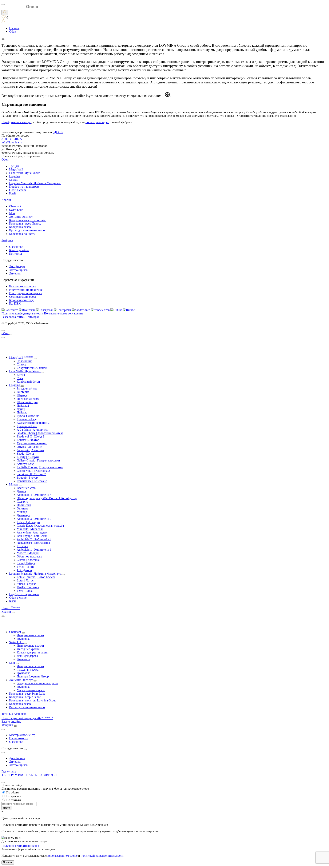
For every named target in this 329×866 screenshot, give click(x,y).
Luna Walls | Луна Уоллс (24, 172)
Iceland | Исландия (28, 522)
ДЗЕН (55, 774)
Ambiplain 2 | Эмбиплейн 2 (34, 539)
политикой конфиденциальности (102, 855)
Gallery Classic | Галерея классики (38, 460)
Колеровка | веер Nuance (25, 697)
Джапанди (23, 515)
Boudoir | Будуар (27, 477)
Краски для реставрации (33, 652)
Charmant (15, 206)
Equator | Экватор (28, 439)
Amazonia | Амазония (30, 450)
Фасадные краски (28, 649)
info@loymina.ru (12, 142)
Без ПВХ (15, 303)
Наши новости (18, 738)
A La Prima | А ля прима (32, 429)
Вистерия (23, 391)
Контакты (15, 253)
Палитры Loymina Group (33, 676)
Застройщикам (18, 270)
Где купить (9, 771)
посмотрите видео (97, 122)
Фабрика (7, 240)
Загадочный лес (27, 388)
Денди (21, 409)
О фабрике (16, 246)
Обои (5, 159)
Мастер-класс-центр (22, 734)
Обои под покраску (29, 556)
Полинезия (24, 505)
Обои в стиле (17, 190)
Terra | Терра (25, 590)
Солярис (22, 501)
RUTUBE (44, 774)
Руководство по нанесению (27, 230)
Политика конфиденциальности (22, 313)
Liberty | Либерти (28, 457)
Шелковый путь (27, 402)
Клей (12, 193)
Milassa (13, 179)
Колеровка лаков (20, 227)
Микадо (22, 511)
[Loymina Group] (20, 8)
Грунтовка (23, 638)
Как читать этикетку (22, 286)
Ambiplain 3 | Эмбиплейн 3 (34, 518)
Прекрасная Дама (28, 398)
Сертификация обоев (23, 296)
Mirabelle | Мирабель (30, 529)
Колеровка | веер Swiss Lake (27, 693)
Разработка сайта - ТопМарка (20, 316)
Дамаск (21, 491)
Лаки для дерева (27, 655)
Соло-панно (24, 361)
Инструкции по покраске (25, 293)
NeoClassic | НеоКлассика (33, 542)
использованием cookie (62, 855)
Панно (11, 608)
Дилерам (15, 273)
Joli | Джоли (24, 570)
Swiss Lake (16, 209)
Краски (6, 200)
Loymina (14, 176)
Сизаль (21, 364)
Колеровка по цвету (22, 233)
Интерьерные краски (30, 635)
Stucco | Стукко (26, 583)
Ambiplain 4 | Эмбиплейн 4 (34, 494)
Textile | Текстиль (28, 587)
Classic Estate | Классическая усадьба (40, 525)
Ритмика (22, 546)
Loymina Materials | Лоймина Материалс (35, 183)
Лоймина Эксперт (21, 216)
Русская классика (28, 415)
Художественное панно (32, 443)
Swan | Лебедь (26, 563)
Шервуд (22, 395)
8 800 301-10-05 (12, 139)
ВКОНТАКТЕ (28, 774)
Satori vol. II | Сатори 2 (31, 474)
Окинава (22, 508)
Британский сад (27, 419)
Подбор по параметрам (24, 186)
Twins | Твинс (25, 566)
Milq (12, 213)
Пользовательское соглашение (63, 313)
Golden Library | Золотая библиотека (40, 433)
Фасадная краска (27, 669)
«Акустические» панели (32, 367)
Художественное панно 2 (33, 422)
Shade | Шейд (25, 453)
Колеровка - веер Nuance (25, 223)
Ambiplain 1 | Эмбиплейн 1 (34, 549)
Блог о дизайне (19, 250)
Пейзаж (22, 412)
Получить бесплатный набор (21, 845)
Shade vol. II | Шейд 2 (30, 436)
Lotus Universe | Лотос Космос (36, 577)
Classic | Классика (28, 559)
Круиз (21, 374)
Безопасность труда (21, 300)
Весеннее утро (26, 487)
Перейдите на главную (16, 122)
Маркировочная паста (31, 690)
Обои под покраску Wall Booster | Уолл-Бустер (47, 498)
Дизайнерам (17, 266)
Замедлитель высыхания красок (37, 683)
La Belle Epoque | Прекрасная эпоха (40, 467)
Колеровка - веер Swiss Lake (27, 220)
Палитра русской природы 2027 (27, 718)
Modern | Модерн (28, 553)
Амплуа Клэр (25, 463)
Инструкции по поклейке (25, 289)
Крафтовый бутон (28, 381)
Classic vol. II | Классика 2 (33, 470)
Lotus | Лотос (25, 580)
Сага (20, 378)
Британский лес (27, 426)
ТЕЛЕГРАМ (10, 774)
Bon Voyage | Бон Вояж (32, 535)
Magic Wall (16, 169)
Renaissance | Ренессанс (32, 481)
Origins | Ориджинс (29, 446)
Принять (8, 862)
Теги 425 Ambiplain (14, 713)
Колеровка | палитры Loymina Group (32, 700)
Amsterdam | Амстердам (32, 532)
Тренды (14, 166)
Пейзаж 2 (23, 405)
